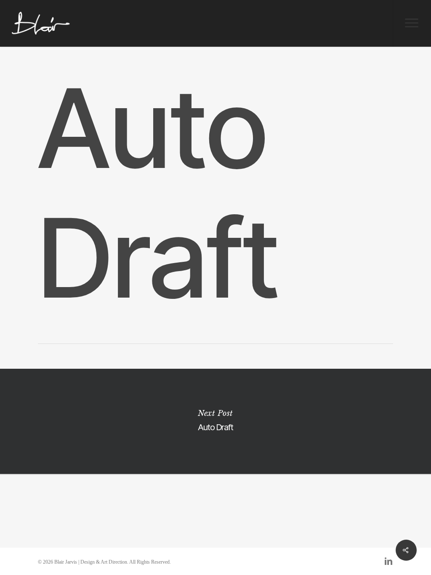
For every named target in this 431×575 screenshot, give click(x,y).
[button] (412, 23)
